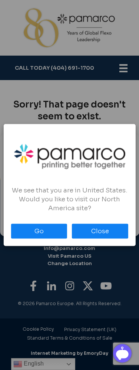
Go (39, 231)
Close (100, 231)
